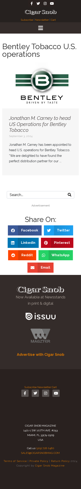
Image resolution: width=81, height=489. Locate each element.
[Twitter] (38, 3)
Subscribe (27, 19)
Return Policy (60, 461)
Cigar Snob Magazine (50, 465)
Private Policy (38, 461)
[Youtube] (51, 3)
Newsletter (42, 19)
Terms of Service (15, 461)
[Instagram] (45, 3)
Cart (53, 19)
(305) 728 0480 (45, 448)
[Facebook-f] (31, 3)
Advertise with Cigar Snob (40, 354)
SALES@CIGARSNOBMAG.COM (40, 453)
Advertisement (41, 205)
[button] (25, 230)
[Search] (69, 194)
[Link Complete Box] (40, 118)
